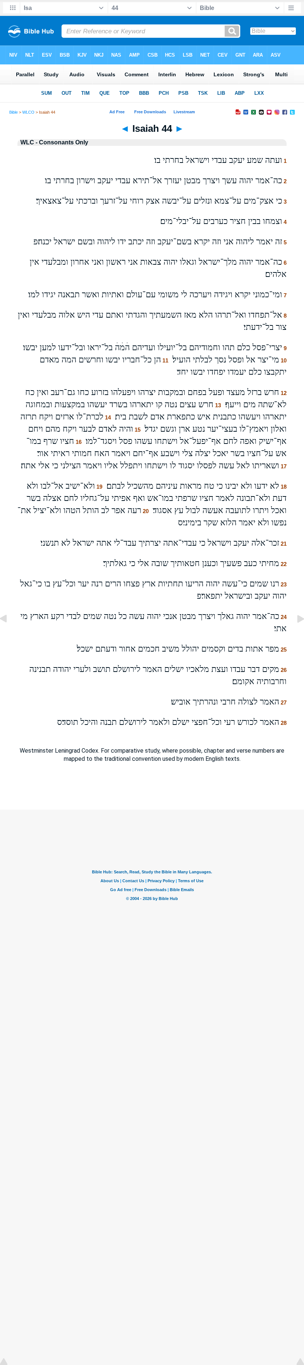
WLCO (28, 112)
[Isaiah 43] (9, 635)
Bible (13, 112)
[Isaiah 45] (294, 635)
